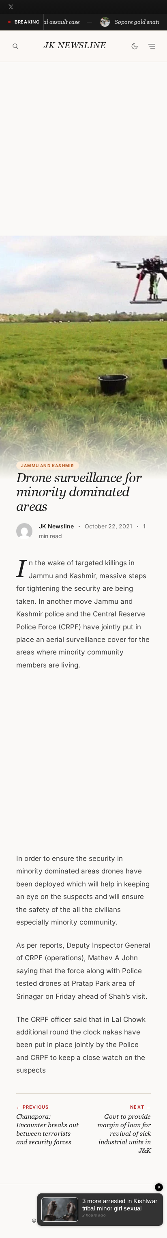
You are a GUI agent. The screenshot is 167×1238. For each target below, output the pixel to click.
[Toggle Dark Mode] (134, 46)
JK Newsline (75, 45)
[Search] (15, 46)
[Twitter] (11, 7)
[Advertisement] (83, 148)
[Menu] (151, 46)
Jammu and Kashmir (47, 465)
